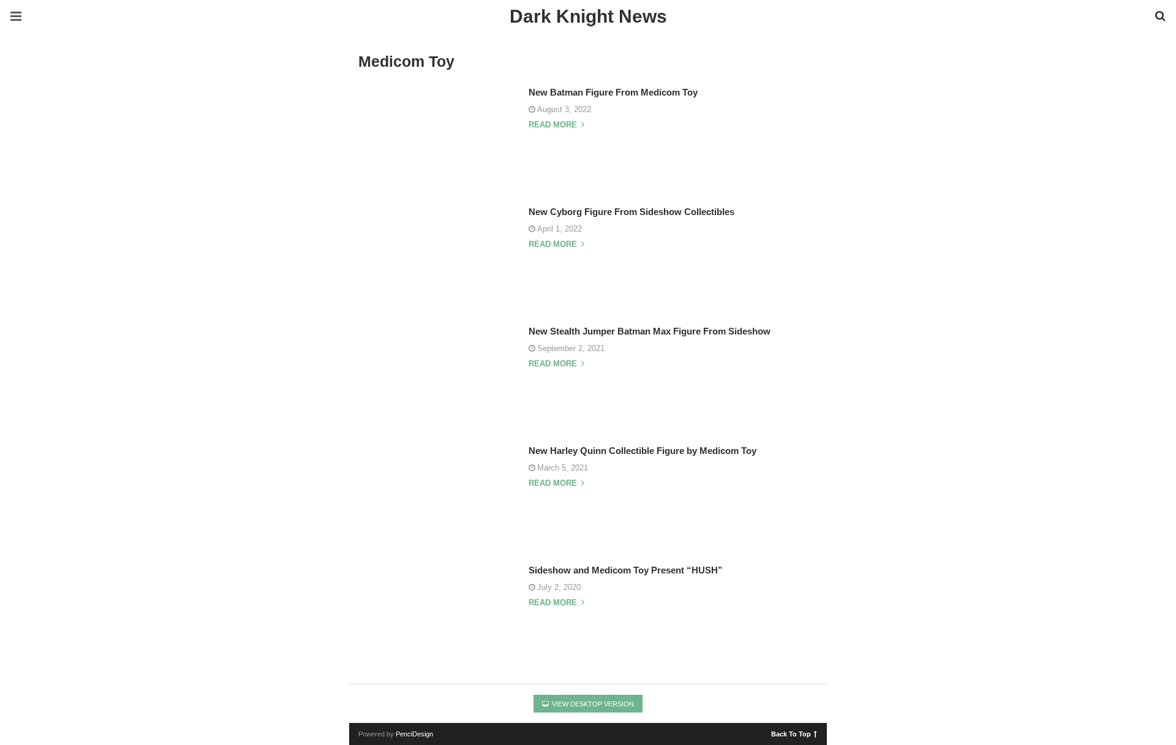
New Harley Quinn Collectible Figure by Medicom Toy (642, 450)
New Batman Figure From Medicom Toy (613, 92)
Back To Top (791, 733)
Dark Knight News (588, 16)
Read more (554, 125)
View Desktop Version (592, 704)
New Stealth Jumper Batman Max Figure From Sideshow (650, 331)
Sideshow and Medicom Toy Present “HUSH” (626, 570)
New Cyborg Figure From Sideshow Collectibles (631, 211)
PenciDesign (414, 734)
